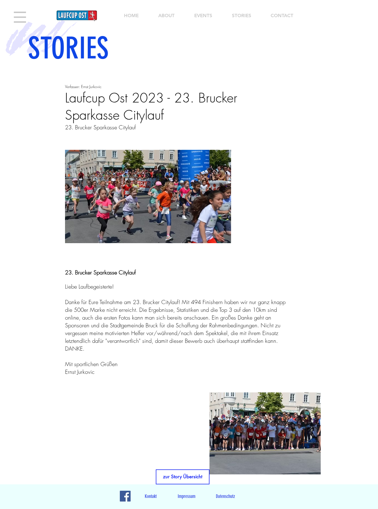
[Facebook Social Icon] (125, 496)
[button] (20, 17)
